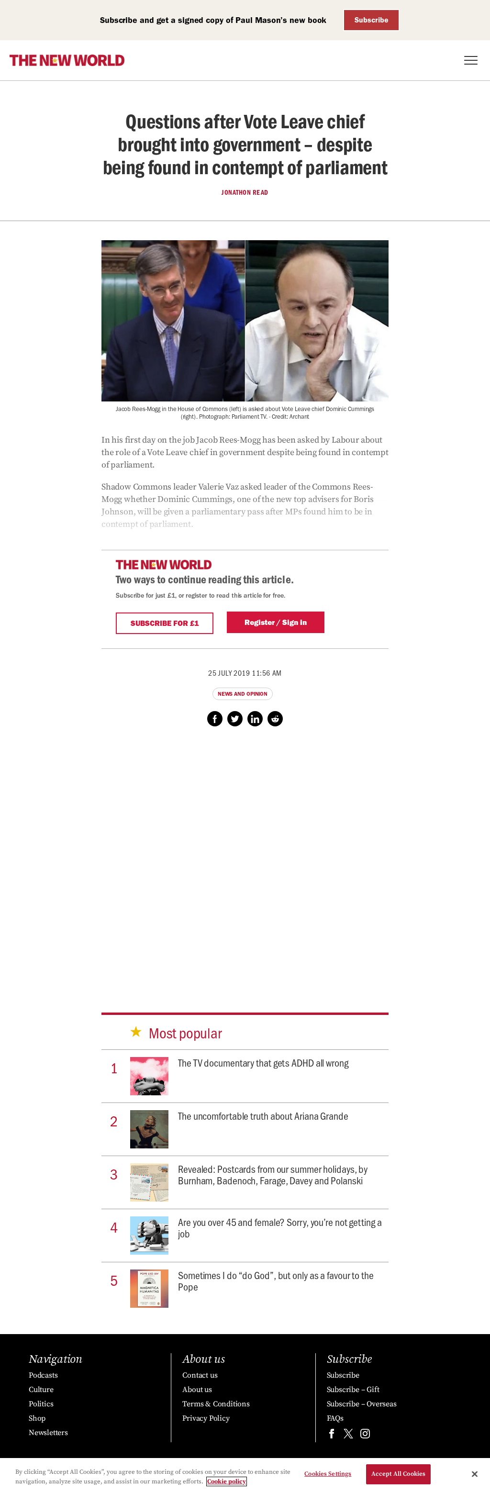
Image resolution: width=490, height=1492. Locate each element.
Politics (41, 1404)
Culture (41, 1389)
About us (197, 1389)
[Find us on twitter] (348, 1435)
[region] (245, 1475)
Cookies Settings (327, 1474)
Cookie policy (226, 1481)
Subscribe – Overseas (362, 1404)
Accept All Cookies (398, 1474)
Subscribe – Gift (353, 1389)
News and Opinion (242, 693)
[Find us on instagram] (365, 1435)
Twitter (235, 718)
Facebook (215, 718)
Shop (37, 1418)
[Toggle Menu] (470, 60)
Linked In (255, 718)
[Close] (474, 1473)
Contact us (199, 1375)
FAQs (335, 1418)
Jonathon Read (245, 192)
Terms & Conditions (215, 1404)
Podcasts (43, 1375)
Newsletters (48, 1432)
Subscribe (372, 19)
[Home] (67, 60)
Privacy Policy (205, 1418)
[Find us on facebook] (331, 1435)
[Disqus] (245, 860)
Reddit (275, 718)
